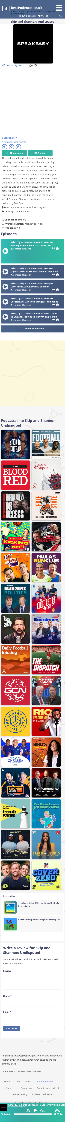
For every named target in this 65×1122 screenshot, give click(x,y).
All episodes (16, 152)
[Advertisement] (32, 102)
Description (8, 137)
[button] (60, 6)
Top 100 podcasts (26, 15)
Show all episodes (34, 328)
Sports (22, 141)
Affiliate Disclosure (42, 1094)
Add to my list (13, 65)
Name (7, 996)
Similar (42, 152)
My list (44, 15)
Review (7, 970)
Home (7, 1081)
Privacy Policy (20, 1094)
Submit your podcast (48, 1088)
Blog (27, 1081)
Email (7, 1011)
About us (10, 1088)
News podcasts (10, 141)
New (17, 1081)
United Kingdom (44, 1081)
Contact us (26, 1088)
